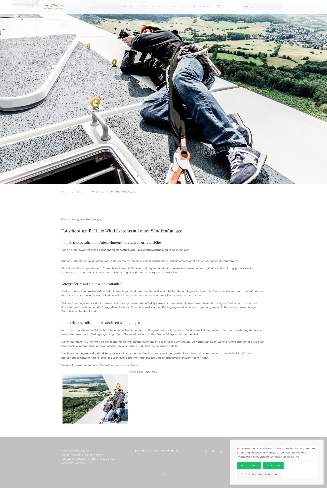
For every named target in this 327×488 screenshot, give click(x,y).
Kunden (170, 6)
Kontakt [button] (206, 6)
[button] (163, 474)
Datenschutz (157, 450)
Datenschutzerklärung (284, 456)
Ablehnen (273, 466)
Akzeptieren (249, 466)
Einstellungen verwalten (258, 474)
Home (110, 6)
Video (156, 6)
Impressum (139, 450)
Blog (143, 6)
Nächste (150, 372)
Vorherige (137, 372)
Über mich (188, 6)
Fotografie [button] (127, 6)
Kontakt (173, 450)
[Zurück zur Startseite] (54, 7)
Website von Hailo (126, 365)
